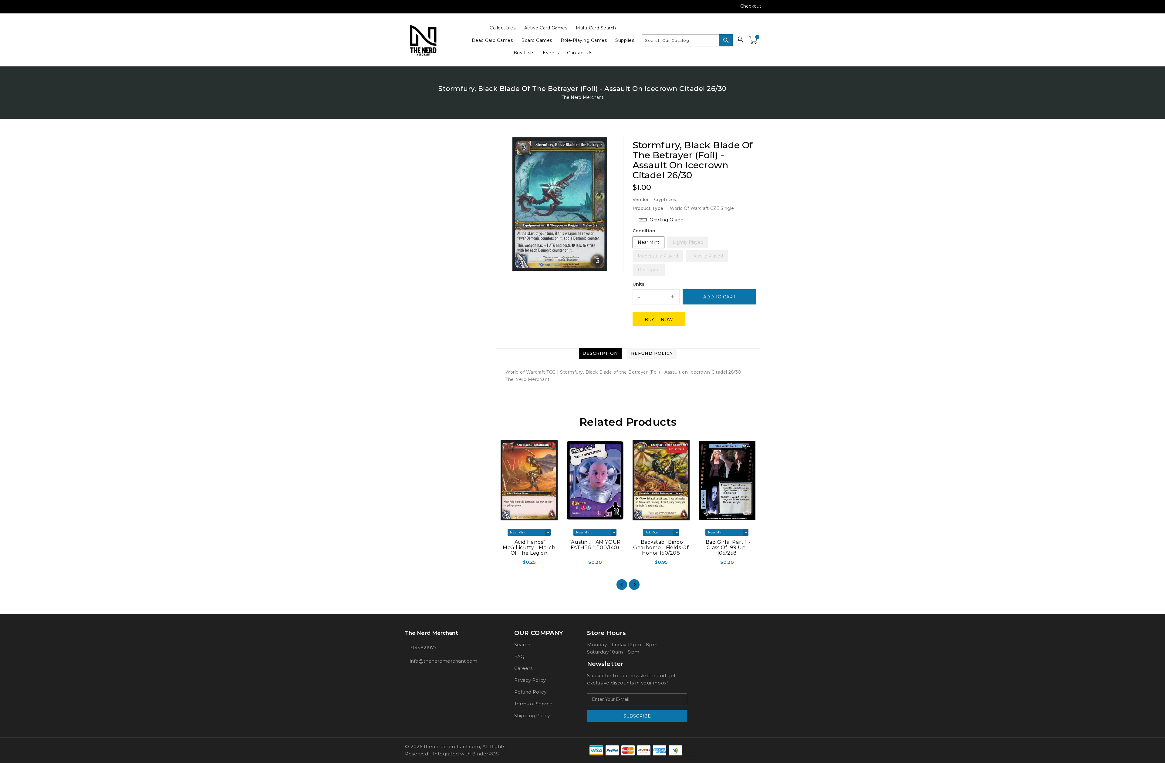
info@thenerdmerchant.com (443, 661)
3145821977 (423, 647)
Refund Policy (530, 692)
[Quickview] (501, 564)
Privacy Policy (530, 680)
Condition (644, 231)
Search (522, 644)
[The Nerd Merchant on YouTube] (419, 6)
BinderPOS (485, 754)
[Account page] (740, 40)
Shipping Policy (532, 715)
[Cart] (754, 40)
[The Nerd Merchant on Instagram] (408, 6)
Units (639, 284)
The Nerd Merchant (583, 97)
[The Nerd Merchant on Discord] (431, 6)
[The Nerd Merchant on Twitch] (442, 6)
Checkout (750, 6)
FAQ (519, 656)
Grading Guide (667, 220)
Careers (523, 668)
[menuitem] (502, 28)
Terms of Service (533, 704)
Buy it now (659, 319)
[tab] (600, 353)
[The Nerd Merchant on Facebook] (396, 6)
